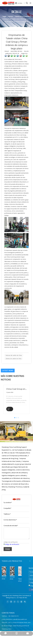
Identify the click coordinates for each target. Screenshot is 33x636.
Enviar (7, 549)
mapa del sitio (23, 597)
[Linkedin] (11, 601)
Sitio (26, 53)
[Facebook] (7, 601)
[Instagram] (21, 601)
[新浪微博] (14, 601)
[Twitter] (18, 601)
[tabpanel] (16, 399)
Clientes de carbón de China (13, 358)
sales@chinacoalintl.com (20, 619)
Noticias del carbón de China (14, 355)
